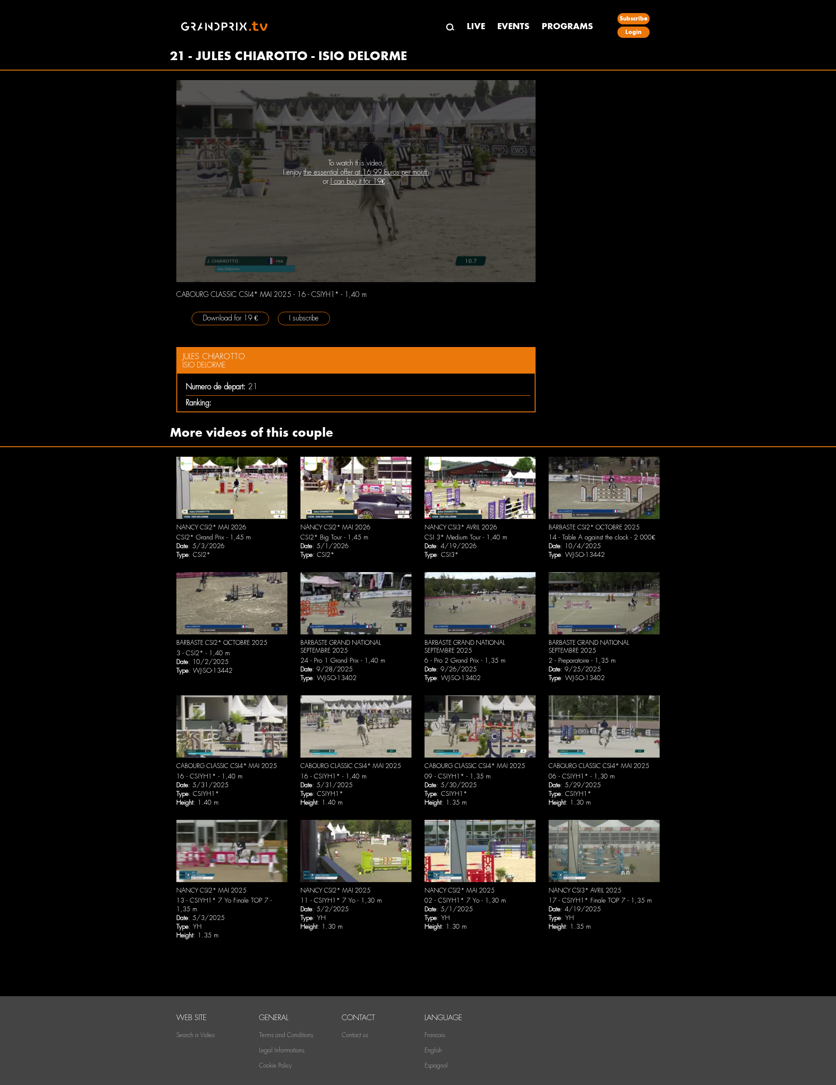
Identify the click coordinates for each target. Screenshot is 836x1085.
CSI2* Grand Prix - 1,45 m (213, 537)
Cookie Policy (275, 1065)
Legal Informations (281, 1050)
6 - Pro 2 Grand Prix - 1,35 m (465, 660)
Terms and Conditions (286, 1035)
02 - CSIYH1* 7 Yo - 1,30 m (465, 900)
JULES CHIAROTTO (213, 356)
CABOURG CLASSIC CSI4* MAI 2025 (226, 766)
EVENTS (513, 26)
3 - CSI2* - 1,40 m (203, 653)
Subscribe (633, 18)
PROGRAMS (567, 26)
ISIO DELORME (204, 365)
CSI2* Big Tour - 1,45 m (334, 537)
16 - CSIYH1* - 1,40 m (209, 776)
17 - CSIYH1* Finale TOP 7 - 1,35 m (600, 900)
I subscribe (304, 318)
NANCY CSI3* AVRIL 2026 (461, 527)
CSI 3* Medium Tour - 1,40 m (466, 537)
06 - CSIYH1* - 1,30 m (582, 776)
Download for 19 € (230, 318)
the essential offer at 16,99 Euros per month (366, 172)
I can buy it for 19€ (357, 181)
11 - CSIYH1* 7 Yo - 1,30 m (341, 900)
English (433, 1050)
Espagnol (436, 1065)
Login (633, 32)
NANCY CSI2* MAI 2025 (211, 890)
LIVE (476, 26)
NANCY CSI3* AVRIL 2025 (585, 890)
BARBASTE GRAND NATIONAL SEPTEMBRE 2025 (340, 646)
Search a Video (195, 1035)
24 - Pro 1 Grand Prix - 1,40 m (342, 660)
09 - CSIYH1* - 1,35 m (458, 776)
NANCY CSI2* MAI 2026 (211, 527)
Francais (435, 1035)
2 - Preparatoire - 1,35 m (582, 660)
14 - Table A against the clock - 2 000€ (602, 537)
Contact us (355, 1035)
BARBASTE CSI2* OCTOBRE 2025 (594, 527)
